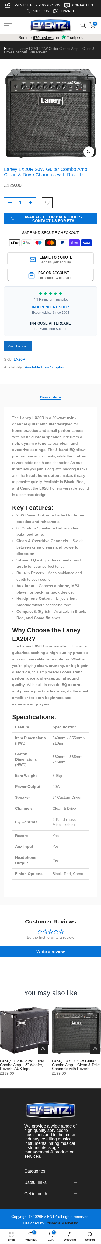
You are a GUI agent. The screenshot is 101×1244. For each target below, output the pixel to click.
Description (50, 397)
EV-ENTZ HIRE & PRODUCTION (37, 5)
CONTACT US (83, 5)
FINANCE (68, 11)
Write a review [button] (50, 951)
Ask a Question (17, 345)
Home (8, 49)
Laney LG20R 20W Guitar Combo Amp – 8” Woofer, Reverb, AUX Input (22, 1064)
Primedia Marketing (61, 1223)
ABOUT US (41, 11)
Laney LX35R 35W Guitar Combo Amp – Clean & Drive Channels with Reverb (76, 1064)
